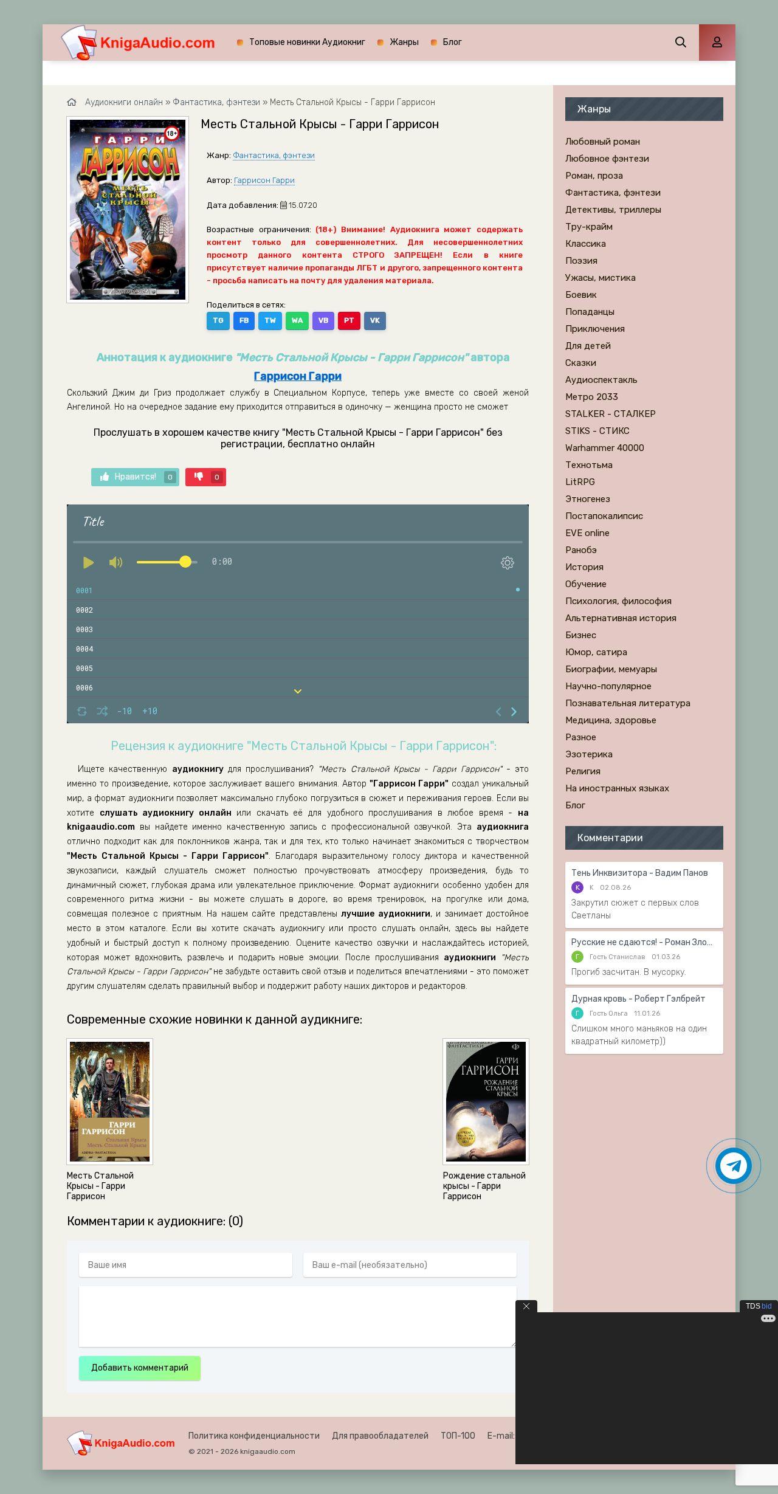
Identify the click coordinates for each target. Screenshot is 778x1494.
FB (244, 320)
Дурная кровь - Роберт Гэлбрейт (638, 999)
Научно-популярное (608, 686)
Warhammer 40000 (604, 447)
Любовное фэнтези (607, 158)
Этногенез (587, 499)
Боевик (581, 294)
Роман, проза (594, 175)
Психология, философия (618, 601)
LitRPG (580, 482)
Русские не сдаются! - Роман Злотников (644, 942)
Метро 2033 (591, 396)
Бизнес (580, 635)
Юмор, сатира (596, 652)
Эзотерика (589, 754)
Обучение (586, 584)
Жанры (404, 42)
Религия (583, 771)
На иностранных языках (617, 788)
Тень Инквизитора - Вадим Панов (639, 873)
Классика (585, 243)
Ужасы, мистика (600, 277)
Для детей (588, 345)
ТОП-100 (458, 1436)
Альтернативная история (620, 618)
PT (349, 320)
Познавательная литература (627, 703)
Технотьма (589, 465)
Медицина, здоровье (610, 720)
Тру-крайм (589, 226)
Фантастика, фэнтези (274, 155)
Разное (580, 737)
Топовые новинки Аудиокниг (307, 42)
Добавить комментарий (139, 1368)
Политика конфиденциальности (254, 1436)
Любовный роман (602, 141)
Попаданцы (589, 311)
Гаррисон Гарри (264, 180)
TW (270, 320)
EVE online (587, 533)
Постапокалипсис (604, 516)
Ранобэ (581, 550)
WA (297, 320)
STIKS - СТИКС (597, 430)
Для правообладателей (380, 1436)
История (584, 567)
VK (375, 320)
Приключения (595, 328)
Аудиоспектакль (601, 379)
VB (323, 320)
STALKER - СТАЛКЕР (610, 413)
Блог (452, 42)
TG (218, 320)
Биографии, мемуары (611, 669)
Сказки (580, 362)
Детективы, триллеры (613, 209)
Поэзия (581, 260)
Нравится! (144, 477)
